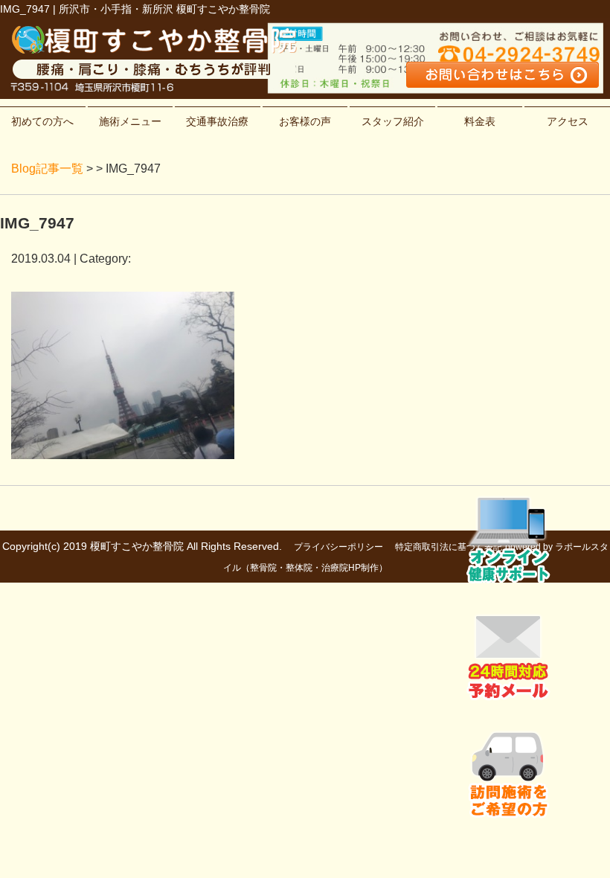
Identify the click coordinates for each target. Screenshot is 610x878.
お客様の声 (305, 121)
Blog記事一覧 (47, 168)
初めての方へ (42, 121)
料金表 (479, 121)
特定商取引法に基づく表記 (448, 547)
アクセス (567, 121)
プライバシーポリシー (338, 547)
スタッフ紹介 (393, 121)
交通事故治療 (217, 121)
